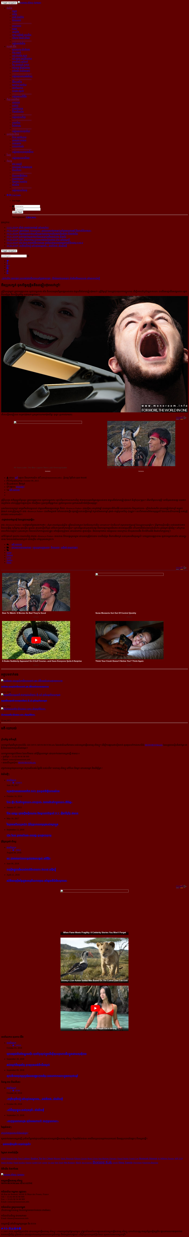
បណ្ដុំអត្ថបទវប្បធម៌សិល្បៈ (22, 76)
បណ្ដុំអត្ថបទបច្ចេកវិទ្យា (21, 131)
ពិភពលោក (16, 20)
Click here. (31, 217)
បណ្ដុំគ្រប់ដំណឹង (18, 43)
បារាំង (14, 14)
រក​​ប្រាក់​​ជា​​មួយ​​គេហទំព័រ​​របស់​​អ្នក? (14, 1133)
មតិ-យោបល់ (14, 490)
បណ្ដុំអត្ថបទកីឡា (19, 117)
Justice (9, 560)
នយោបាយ (16, 26)
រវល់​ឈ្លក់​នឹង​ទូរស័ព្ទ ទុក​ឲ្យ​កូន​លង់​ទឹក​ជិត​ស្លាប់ (28, 1064)
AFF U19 (179, 1158)
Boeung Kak (102, 1162)
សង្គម (14, 29)
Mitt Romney (69, 1162)
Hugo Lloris (92, 1158)
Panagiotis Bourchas (150, 1163)
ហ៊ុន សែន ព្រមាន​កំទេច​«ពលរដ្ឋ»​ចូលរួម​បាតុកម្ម (29, 835)
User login (16, 195)
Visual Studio (123, 1158)
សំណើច (15, 184)
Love (9, 557)
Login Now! (17, 212)
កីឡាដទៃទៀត (18, 111)
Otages (28, 1163)
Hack (78, 1162)
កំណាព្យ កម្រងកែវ (19, 181)
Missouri (57, 1158)
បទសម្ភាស (16, 143)
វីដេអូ (9, 155)
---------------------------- (22, 23)
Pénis (9, 562)
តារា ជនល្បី (17, 164)
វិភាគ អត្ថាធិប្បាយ (19, 137)
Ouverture (137, 1162)
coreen (44, 1163)
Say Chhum (48, 1158)
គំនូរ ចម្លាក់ (16, 52)
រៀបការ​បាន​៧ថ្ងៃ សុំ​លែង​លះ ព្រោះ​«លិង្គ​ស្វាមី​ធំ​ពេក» (18, 715)
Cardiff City (37, 1163)
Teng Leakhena (24, 1158)
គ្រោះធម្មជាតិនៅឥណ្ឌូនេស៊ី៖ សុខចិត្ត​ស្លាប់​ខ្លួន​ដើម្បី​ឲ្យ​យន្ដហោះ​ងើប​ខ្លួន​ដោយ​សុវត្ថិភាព (47, 1053)
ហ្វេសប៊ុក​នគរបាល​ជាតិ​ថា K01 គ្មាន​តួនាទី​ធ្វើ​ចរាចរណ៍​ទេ (33, 791)
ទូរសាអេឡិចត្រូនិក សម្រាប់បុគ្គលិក (17, 1144)
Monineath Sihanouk (148, 1158)
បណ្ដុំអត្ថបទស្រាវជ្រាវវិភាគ (22, 152)
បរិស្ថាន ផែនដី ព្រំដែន (21, 38)
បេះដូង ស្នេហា (18, 91)
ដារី (16, 478)
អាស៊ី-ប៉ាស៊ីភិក (18, 17)
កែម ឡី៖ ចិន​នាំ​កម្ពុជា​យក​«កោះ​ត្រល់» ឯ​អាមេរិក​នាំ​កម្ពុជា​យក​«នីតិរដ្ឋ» (40, 802)
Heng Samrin (125, 1162)
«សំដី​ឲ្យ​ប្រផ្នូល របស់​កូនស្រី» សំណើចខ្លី (25, 1109)
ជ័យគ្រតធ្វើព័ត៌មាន (19, 175)
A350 (3, 1158)
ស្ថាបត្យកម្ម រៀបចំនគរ (21, 49)
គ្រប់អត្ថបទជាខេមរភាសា (21, 547)
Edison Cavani (80, 1158)
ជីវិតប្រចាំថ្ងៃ (17, 82)
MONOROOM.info (154, 745)
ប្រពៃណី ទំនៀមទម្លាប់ (21, 71)
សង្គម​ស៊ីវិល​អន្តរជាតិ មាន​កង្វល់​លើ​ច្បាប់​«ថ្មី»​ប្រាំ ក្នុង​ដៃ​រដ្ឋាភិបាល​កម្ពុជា (24, 701)
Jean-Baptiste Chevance (107, 1158)
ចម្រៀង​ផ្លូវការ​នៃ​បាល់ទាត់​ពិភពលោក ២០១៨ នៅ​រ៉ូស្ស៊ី (31, 869)
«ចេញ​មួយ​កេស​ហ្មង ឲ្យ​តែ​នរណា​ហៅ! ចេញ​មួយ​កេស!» (33, 1121)
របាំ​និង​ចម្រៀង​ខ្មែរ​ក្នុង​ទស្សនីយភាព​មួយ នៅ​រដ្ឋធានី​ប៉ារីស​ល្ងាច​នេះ (37, 880)
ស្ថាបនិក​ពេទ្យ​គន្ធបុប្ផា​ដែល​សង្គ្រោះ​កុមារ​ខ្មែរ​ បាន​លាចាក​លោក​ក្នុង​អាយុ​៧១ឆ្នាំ (42, 1075)
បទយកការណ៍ (18, 146)
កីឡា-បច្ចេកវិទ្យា (13, 99)
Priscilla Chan (12, 1158)
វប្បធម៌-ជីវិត (11, 46)
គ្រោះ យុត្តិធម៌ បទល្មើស (21, 35)
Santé (9, 552)
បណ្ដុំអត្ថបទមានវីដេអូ (20, 158)
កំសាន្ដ (9, 161)
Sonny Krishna (7, 1163)
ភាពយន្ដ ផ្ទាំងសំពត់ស (21, 67)
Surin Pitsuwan (67, 1158)
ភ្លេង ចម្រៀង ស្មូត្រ (19, 55)
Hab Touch (59, 1163)
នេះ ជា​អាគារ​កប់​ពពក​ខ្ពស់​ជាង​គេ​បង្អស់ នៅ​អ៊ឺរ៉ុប (29, 858)
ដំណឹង (9, 8)
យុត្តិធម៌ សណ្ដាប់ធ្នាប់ (69, 547)
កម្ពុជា (14, 11)
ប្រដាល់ (15, 105)
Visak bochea (19, 1163)
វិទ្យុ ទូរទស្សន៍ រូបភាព (20, 64)
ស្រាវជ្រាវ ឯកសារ (19, 140)
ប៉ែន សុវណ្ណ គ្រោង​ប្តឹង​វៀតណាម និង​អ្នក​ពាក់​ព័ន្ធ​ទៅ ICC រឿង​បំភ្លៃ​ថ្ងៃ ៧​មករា (42, 813)
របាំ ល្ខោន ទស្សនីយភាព (22, 58)
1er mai (51, 1163)
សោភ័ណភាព (17, 88)
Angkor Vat (36, 1158)
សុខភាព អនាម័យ (19, 85)
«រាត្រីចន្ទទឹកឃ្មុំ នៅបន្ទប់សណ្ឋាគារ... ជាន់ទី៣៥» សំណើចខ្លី (35, 1098)
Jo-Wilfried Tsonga (166, 1158)
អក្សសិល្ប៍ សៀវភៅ (20, 61)
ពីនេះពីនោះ (16, 170)
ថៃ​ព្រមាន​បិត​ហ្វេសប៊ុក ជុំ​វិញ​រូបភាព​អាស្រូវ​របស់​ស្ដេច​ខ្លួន (32, 824)
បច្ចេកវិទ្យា (16, 122)
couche (115, 1163)
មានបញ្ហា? (20, 487)
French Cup (133, 1158)
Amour (10, 555)
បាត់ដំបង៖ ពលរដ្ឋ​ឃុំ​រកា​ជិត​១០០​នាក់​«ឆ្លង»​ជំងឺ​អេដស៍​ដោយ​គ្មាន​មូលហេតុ (25, 687)
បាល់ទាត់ (16, 102)
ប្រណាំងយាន (17, 108)
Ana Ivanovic (86, 1163)
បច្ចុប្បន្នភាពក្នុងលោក (41, 547)
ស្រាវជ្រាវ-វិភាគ (13, 134)
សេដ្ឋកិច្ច (15, 32)
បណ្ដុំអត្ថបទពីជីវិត (19, 96)
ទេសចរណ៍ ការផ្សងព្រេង (22, 167)
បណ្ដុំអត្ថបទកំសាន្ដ (19, 190)
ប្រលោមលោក (18, 178)
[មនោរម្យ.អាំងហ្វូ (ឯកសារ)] (29, 3)
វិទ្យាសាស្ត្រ (16, 125)
